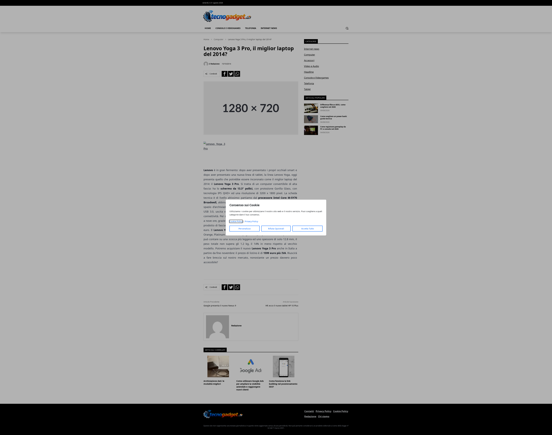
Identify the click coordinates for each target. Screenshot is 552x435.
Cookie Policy (236, 221)
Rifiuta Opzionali (276, 228)
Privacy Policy (251, 221)
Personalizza (244, 228)
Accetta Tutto (307, 228)
